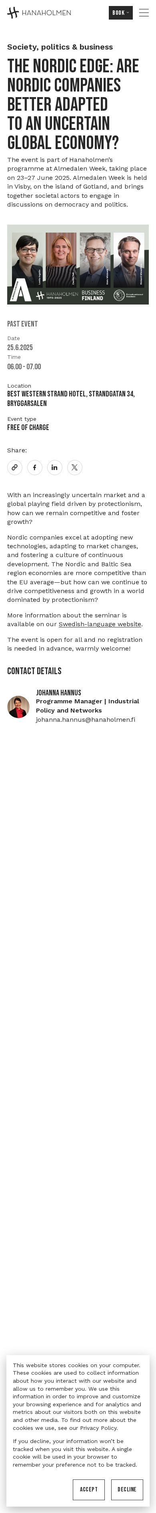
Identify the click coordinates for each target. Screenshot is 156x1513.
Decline (127, 1489)
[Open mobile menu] (144, 13)
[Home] (39, 13)
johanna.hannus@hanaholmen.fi (85, 719)
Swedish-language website (100, 624)
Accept (89, 1489)
